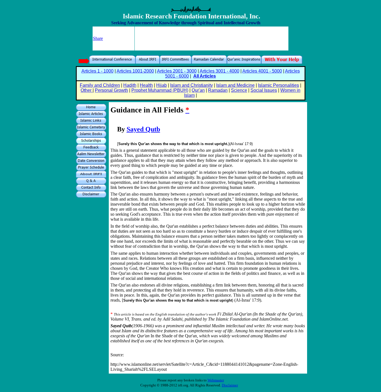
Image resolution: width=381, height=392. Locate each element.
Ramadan (218, 90)
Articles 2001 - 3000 (177, 71)
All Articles (204, 76)
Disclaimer (230, 385)
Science (239, 90)
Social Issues (263, 90)
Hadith (129, 85)
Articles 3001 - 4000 (219, 71)
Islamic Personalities (278, 85)
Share (98, 38)
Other (87, 90)
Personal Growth (111, 90)
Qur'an (198, 90)
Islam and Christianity (191, 85)
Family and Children (100, 85)
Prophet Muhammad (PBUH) (159, 90)
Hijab (161, 85)
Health (146, 85)
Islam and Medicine (235, 85)
